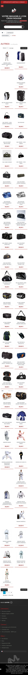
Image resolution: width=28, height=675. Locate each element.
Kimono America (21, 521)
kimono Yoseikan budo (21, 423)
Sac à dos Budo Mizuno (7, 343)
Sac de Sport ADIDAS (21, 383)
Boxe (3, 640)
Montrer (4, 48)
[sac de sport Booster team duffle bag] (21, 355)
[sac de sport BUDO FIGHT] (7, 95)
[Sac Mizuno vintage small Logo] (21, 194)
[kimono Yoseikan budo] (21, 415)
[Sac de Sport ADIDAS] (21, 376)
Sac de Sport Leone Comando (21, 182)
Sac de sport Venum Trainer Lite (21, 403)
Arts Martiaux (5, 638)
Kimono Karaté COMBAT (21, 83)
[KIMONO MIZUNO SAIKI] (7, 534)
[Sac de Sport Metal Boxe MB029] (7, 376)
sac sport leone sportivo (7, 244)
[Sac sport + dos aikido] (21, 135)
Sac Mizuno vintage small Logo (21, 203)
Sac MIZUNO (21, 122)
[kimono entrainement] (7, 574)
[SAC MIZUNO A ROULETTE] (21, 335)
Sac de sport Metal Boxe (7, 143)
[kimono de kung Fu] (21, 455)
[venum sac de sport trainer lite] (7, 355)
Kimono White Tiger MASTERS (7, 562)
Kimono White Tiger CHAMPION (21, 542)
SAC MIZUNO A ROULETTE (21, 343)
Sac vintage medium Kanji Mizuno (7, 224)
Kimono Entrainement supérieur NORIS (7, 503)
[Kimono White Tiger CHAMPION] (21, 534)
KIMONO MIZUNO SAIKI (7, 542)
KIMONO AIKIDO (7, 442)
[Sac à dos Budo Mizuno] (7, 335)
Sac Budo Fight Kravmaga (7, 283)
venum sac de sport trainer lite (7, 362)
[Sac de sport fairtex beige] (7, 395)
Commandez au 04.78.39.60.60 (9, 627)
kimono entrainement (7, 581)
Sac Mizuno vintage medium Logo (7, 203)
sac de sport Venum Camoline (21, 323)
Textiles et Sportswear (7, 645)
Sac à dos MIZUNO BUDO (21, 103)
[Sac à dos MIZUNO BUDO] (21, 95)
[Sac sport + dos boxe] (21, 155)
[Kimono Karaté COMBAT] (21, 76)
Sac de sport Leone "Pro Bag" (7, 263)
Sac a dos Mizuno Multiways (7, 423)
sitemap (3, 620)
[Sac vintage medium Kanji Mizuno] (7, 215)
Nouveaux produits (6, 611)
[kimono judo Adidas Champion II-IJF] (7, 56)
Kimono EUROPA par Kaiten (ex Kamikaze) (7, 463)
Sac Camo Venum (7, 162)
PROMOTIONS (5, 647)
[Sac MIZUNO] (21, 115)
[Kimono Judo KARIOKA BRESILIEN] (21, 475)
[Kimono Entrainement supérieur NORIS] (7, 494)
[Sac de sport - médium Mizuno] (7, 175)
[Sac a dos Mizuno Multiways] (7, 415)
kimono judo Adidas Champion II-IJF (7, 64)
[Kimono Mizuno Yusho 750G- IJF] (21, 554)
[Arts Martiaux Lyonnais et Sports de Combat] (14, 10)
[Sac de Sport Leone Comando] (21, 175)
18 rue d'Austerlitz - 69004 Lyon (9, 631)
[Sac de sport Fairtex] (21, 236)
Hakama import (21, 63)
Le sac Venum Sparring (21, 303)
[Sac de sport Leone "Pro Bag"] (7, 256)
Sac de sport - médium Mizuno (7, 182)
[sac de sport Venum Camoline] (21, 315)
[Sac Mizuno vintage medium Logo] (7, 194)
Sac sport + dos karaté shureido (7, 123)
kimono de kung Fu (21, 462)
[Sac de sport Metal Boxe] (7, 135)
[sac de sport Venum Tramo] (7, 295)
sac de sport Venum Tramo (7, 303)
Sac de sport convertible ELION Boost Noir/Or (21, 224)
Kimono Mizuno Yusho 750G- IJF (21, 562)
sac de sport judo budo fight (21, 283)
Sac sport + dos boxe (21, 162)
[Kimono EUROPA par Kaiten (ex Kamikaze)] (7, 455)
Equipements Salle (6, 643)
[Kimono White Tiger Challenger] (21, 494)
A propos (4, 615)
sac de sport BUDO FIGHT (7, 103)
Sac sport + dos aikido (21, 143)
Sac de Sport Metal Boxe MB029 (7, 383)
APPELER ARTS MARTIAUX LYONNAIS (14, 2)
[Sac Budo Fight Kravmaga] (7, 276)
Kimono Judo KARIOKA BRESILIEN (21, 482)
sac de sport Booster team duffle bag (21, 363)
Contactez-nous (5, 629)
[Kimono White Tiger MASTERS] (7, 554)
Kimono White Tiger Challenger (21, 502)
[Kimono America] (21, 514)
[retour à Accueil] (2, 32)
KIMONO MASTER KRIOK (21, 443)
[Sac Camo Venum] (7, 155)
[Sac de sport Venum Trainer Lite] (21, 395)
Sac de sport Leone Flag (21, 263)
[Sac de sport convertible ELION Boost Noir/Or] (21, 215)
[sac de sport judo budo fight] (21, 276)
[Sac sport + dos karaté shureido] (7, 115)
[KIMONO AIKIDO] (7, 435)
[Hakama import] (21, 56)
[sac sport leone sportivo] (7, 236)
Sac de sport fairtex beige (7, 403)
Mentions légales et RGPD (8, 613)
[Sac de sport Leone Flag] (21, 256)
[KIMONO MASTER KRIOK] (21, 435)
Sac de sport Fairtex (21, 244)
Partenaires (4, 618)
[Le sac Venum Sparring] (21, 295)
